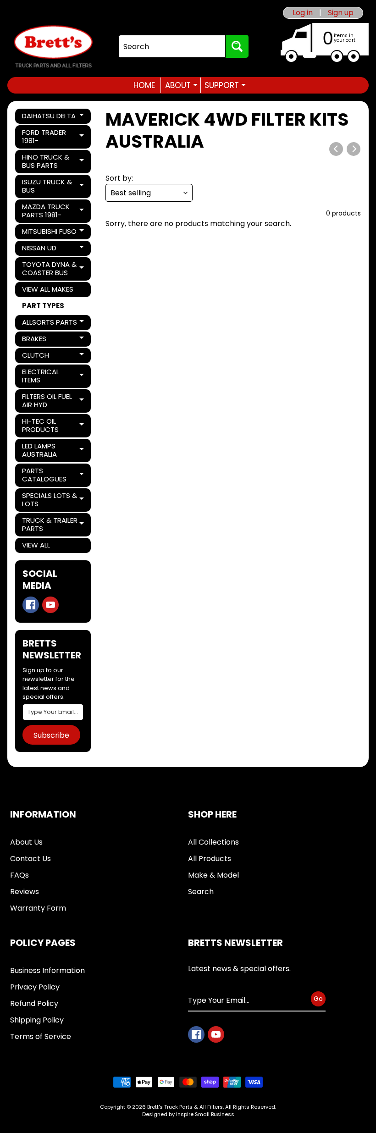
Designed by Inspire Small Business (188, 1114)
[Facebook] (30, 605)
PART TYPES (43, 305)
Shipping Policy (37, 1020)
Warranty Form (38, 908)
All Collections (213, 842)
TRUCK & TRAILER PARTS (53, 524)
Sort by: (119, 178)
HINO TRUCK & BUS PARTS (53, 161)
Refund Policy (34, 1003)
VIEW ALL (36, 545)
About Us (26, 842)
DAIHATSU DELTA (53, 117)
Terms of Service (40, 1036)
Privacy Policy (35, 987)
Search (201, 891)
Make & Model (213, 875)
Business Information (47, 970)
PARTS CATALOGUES (53, 475)
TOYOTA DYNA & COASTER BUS (53, 268)
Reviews (24, 891)
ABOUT (181, 85)
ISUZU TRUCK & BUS (53, 186)
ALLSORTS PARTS (53, 323)
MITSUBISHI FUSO (53, 233)
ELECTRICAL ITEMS (53, 376)
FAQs (19, 875)
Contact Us (30, 858)
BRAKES (53, 340)
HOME (144, 85)
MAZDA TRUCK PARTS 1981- (53, 211)
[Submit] (237, 46)
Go (318, 998)
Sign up (341, 13)
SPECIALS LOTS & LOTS (53, 499)
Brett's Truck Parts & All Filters (185, 1107)
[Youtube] (50, 605)
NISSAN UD (53, 249)
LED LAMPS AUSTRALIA (53, 450)
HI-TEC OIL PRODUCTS (53, 425)
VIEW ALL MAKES (47, 289)
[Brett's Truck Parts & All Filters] (53, 46)
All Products (209, 858)
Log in (303, 13)
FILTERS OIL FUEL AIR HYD (53, 400)
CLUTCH (53, 356)
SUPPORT (225, 85)
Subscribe (51, 735)
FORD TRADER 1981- (53, 136)
